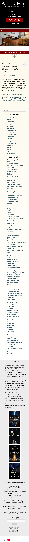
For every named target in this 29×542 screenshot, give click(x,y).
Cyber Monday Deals (13, 216)
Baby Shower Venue (12, 163)
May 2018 (9, 142)
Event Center (10, 220)
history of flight (12, 99)
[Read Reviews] (16, 531)
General (9, 240)
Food (8, 227)
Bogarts (9, 173)
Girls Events (10, 256)
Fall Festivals (10, 224)
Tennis (9, 333)
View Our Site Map (14, 514)
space (13, 100)
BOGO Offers (11, 175)
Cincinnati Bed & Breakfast (14, 195)
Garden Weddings (12, 237)
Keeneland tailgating (13, 271)
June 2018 (10, 140)
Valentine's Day (11, 338)
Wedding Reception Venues (14, 342)
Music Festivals (11, 288)
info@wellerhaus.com (14, 497)
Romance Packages (12, 310)
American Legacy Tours (13, 160)
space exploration (20, 100)
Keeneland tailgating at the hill (15, 273)
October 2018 (11, 132)
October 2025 (11, 117)
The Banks (10, 335)
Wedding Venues (11, 344)
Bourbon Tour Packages (14, 176)
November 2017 (11, 143)
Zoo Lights (10, 353)
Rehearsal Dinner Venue (14, 304)
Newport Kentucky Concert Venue (16, 289)
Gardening (10, 239)
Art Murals (10, 161)
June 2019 (10, 123)
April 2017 (10, 151)
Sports (9, 321)
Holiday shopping (12, 265)
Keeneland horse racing (13, 267)
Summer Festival (11, 327)
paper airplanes (6, 100)
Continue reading (17, 90)
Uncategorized (11, 337)
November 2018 (11, 130)
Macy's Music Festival (13, 280)
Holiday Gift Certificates (13, 261)
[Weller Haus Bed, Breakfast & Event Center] (14, 8)
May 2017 (9, 149)
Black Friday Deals (12, 169)
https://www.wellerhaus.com (14, 489)
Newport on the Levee (13, 291)
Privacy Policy (7, 512)
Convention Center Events (14, 207)
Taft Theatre (10, 331)
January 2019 (10, 128)
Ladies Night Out (12, 278)
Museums (20, 94)
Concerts (9, 205)
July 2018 (9, 138)
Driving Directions (14, 24)
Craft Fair (9, 210)
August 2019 (10, 121)
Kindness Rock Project (13, 276)
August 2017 (10, 145)
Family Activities (12, 94)
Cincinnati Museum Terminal (16, 97)
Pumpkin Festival (12, 303)
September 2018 (11, 134)
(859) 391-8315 (14, 11)
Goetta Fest (10, 257)
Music (8, 286)
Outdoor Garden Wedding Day (15, 293)
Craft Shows (10, 214)
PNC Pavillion (11, 299)
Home (16, 14)
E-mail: (5, 520)
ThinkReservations (17, 502)
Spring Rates (10, 323)
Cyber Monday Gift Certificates (15, 218)
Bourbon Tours (11, 178)
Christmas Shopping (13, 193)
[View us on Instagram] (10, 531)
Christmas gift (11, 192)
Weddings (10, 346)
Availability (14, 20)
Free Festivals (11, 233)
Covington (10, 209)
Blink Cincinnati (11, 171)
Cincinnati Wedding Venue (14, 201)
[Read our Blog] (13, 531)
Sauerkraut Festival (12, 312)
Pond (8, 301)
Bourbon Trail (11, 180)
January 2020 (10, 119)
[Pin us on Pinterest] (18, 528)
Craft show (10, 212)
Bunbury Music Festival (13, 184)
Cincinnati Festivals (12, 197)
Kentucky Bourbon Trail (13, 274)
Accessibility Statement (19, 512)
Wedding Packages (12, 340)
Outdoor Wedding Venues (14, 295)
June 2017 (10, 147)
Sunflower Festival (12, 329)
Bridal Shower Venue (13, 182)
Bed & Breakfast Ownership (15, 165)
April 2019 (10, 126)
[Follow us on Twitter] (15, 528)
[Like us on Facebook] (10, 528)
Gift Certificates (14, 17)
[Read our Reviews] (12, 528)
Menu (3, 30)
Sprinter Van (10, 325)
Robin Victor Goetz (15, 508)
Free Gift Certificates (13, 235)
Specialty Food (11, 318)
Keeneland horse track (13, 269)
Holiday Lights (11, 263)
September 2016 (11, 153)
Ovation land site (12, 297)
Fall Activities (11, 222)
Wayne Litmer (22, 506)
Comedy (9, 203)
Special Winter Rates (13, 316)
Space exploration (7, 96)
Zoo (8, 352)
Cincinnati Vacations (13, 199)
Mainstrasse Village (12, 282)
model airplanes (21, 99)
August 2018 (10, 136)
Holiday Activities (12, 259)
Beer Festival (10, 167)
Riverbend (10, 308)
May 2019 (9, 125)
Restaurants (10, 306)
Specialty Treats (11, 320)
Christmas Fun (11, 190)
